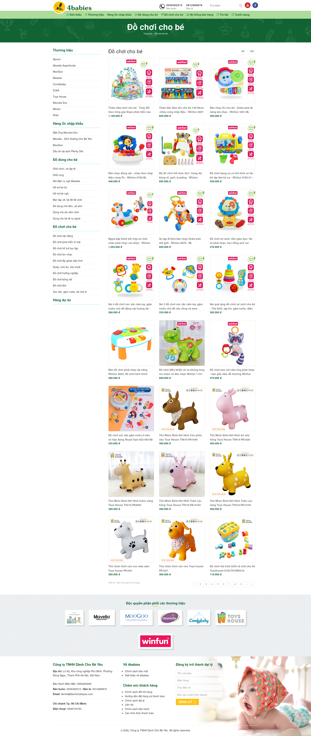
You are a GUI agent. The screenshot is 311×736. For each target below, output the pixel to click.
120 (251, 51)
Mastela (57, 78)
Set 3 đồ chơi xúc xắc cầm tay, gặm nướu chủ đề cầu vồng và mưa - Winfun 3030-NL (180, 308)
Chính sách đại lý (135, 700)
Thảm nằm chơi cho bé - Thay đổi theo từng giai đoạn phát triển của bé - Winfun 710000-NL (129, 112)
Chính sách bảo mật (136, 671)
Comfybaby (59, 84)
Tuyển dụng (242, 14)
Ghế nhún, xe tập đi (64, 168)
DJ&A (56, 90)
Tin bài (223, 14)
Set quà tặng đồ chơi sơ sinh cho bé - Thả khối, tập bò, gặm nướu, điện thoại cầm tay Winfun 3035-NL (232, 308)
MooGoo (58, 71)
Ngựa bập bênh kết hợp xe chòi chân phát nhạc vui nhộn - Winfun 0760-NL (129, 243)
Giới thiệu (75, 14)
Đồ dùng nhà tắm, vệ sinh (67, 206)
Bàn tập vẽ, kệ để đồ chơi (67, 199)
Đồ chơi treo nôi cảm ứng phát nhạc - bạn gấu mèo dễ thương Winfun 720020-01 (232, 374)
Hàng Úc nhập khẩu (119, 14)
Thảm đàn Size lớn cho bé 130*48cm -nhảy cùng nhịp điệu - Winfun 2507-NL (181, 112)
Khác (56, 115)
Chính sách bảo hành (137, 709)
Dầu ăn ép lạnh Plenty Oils (68, 151)
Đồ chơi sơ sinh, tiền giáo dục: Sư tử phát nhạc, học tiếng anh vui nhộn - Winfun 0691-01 (231, 243)
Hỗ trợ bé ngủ (61, 193)
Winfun (57, 109)
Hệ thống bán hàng (201, 14)
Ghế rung (58, 175)
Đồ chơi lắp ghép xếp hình (68, 260)
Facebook (255, 5)
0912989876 (194, 6)
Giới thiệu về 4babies (137, 675)
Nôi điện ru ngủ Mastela (66, 181)
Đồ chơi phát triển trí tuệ (66, 242)
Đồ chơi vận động (63, 236)
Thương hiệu (95, 14)
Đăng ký (186, 702)
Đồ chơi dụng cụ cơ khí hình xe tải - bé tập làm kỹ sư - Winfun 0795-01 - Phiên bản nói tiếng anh (232, 177)
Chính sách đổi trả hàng (138, 692)
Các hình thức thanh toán (139, 713)
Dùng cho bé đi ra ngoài (66, 218)
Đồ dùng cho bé (147, 14)
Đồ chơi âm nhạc (62, 254)
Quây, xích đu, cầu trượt (66, 267)
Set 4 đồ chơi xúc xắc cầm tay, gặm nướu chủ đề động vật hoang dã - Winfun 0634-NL (130, 308)
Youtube (248, 5)
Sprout (56, 59)
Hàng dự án (62, 300)
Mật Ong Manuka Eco (65, 132)
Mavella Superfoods (64, 65)
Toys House (59, 96)
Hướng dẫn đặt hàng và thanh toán (145, 696)
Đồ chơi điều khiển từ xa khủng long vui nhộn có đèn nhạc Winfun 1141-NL (181, 374)
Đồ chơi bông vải (62, 279)
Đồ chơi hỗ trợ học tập (65, 248)
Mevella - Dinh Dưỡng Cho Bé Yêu (72, 139)
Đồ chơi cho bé (173, 14)
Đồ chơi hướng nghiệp (65, 273)
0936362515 (174, 6)
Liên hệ (129, 704)
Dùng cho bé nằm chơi (66, 212)
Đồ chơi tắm (60, 285)
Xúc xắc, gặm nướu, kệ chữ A (70, 292)
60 (243, 51)
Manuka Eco (60, 102)
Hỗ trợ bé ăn (60, 187)
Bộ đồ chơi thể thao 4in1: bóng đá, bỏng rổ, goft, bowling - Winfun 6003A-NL (180, 177)
